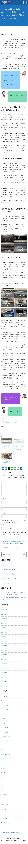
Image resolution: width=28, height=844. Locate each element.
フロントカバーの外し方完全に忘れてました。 (18, 446)
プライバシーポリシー (5, 832)
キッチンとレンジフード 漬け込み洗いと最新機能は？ (6, 461)
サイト (3, 513)
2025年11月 (4, 632)
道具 (2, 790)
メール (3, 506)
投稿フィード (4, 814)
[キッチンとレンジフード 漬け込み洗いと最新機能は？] (6, 456)
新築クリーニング (5, 754)
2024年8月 (4, 668)
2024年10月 (4, 659)
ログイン (3, 809)
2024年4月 (4, 677)
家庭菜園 (3, 565)
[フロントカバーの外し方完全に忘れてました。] (18, 441)
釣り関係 (3, 795)
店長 (8, 599)
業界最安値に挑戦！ (6, 445)
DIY (2, 700)
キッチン (3, 714)
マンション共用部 (5, 736)
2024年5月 (4, 672)
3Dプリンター (5, 696)
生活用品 (3, 772)
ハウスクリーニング (18, 21)
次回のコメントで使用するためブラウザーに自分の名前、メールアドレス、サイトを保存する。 (13, 522)
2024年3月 (4, 681)
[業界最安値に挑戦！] (6, 441)
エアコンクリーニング (8, 21)
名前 (3, 499)
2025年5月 (4, 650)
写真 (2, 745)
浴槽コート (4, 768)
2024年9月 (4, 663)
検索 (24, 554)
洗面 (2, 759)
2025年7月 (4, 641)
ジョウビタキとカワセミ (7, 583)
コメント (4, 481)
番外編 (3, 777)
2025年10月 (4, 636)
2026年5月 (4, 614)
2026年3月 (4, 618)
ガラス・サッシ (5, 709)
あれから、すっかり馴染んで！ (9, 574)
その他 (3, 718)
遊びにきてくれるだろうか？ (8, 578)
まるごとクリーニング (7, 732)
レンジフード (4, 741)
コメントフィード (5, 818)
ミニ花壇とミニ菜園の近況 (8, 569)
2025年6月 (4, 645)
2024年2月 (4, 686)
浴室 (2, 763)
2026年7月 (4, 609)
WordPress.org (5, 823)
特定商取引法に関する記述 (15, 832)
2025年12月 (4, 627)
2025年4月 (4, 654)
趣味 (2, 786)
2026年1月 (4, 623)
